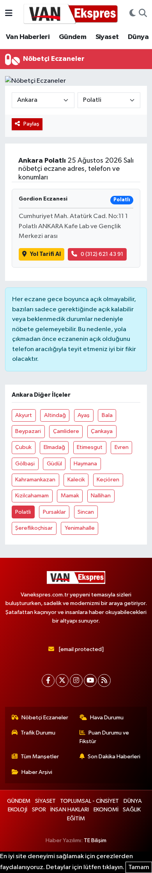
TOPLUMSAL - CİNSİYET (89, 801)
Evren (122, 447)
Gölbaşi (25, 464)
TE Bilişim (95, 840)
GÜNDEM (18, 801)
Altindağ (55, 415)
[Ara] (143, 14)
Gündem (72, 37)
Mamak (70, 496)
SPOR (39, 810)
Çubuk (23, 447)
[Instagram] (76, 680)
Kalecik (76, 480)
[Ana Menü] (8, 13)
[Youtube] (90, 680)
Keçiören (108, 480)
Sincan (86, 512)
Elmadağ (54, 447)
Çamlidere (66, 431)
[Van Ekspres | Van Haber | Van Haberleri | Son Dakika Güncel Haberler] (70, 13)
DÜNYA (133, 801)
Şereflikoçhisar (34, 528)
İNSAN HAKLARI (69, 810)
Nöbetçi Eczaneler (44, 717)
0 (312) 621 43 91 (102, 254)
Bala (107, 415)
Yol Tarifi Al (45, 254)
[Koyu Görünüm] (132, 14)
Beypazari (28, 431)
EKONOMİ (106, 810)
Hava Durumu (107, 717)
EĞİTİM (76, 819)
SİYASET (45, 801)
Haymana (85, 464)
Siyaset (107, 37)
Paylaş (31, 124)
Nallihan (101, 496)
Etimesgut (90, 447)
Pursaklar (54, 512)
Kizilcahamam (32, 496)
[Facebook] (48, 680)
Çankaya (102, 431)
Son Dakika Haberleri (114, 756)
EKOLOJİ (17, 810)
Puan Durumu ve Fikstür (104, 737)
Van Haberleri (27, 37)
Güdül (54, 464)
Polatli (23, 512)
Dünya (138, 37)
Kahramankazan (35, 480)
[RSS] (104, 680)
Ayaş (84, 415)
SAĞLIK (132, 810)
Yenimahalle (80, 528)
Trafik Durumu (38, 733)
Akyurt (23, 415)
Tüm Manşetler (40, 756)
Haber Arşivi (36, 772)
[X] (62, 680)
